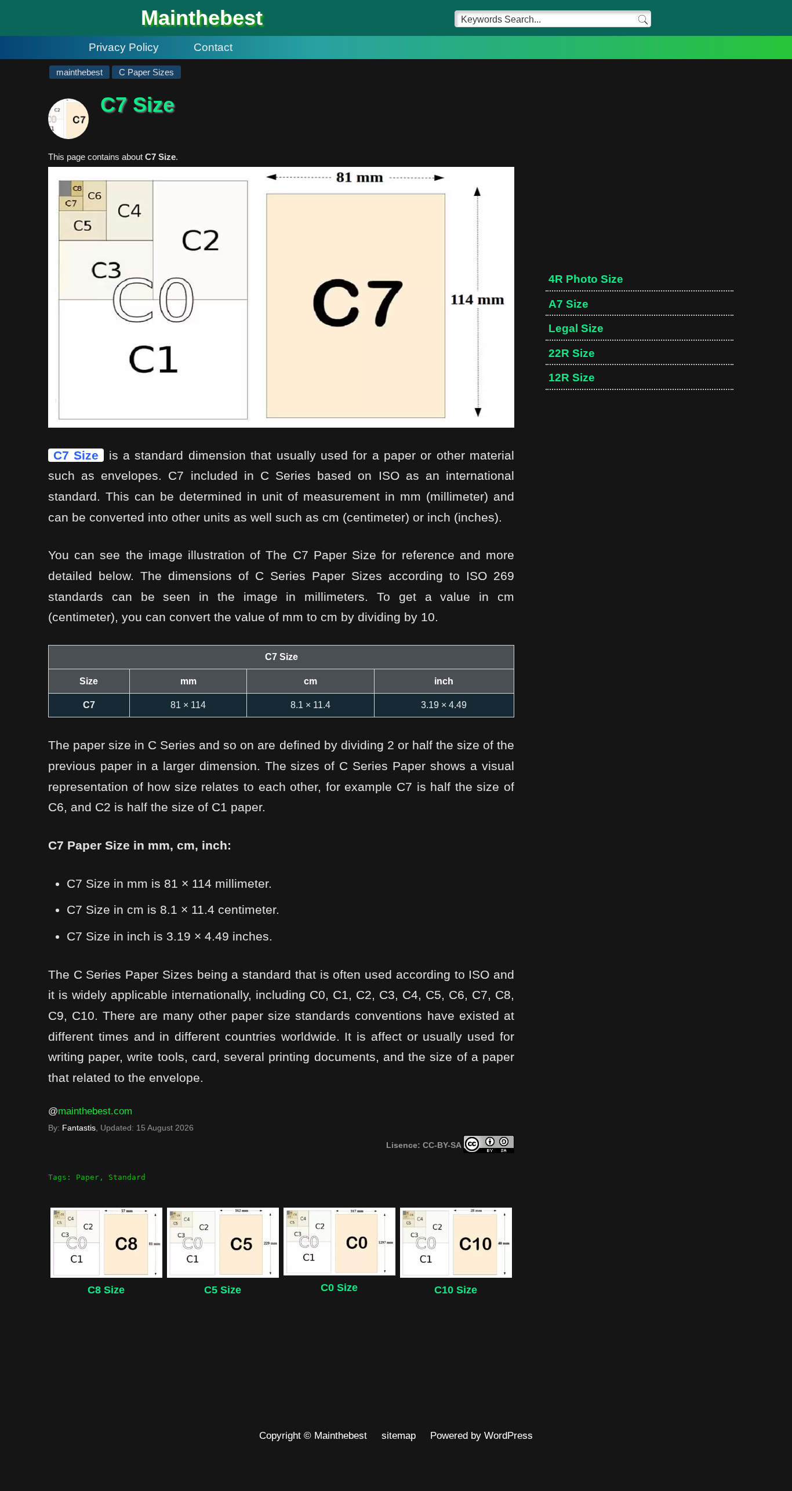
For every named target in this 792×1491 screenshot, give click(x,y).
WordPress (508, 1435)
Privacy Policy (124, 47)
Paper (87, 1177)
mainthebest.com (95, 1111)
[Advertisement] (639, 180)
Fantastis (79, 1127)
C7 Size (76, 455)
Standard (127, 1177)
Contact (213, 47)
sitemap (399, 1435)
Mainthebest (202, 18)
